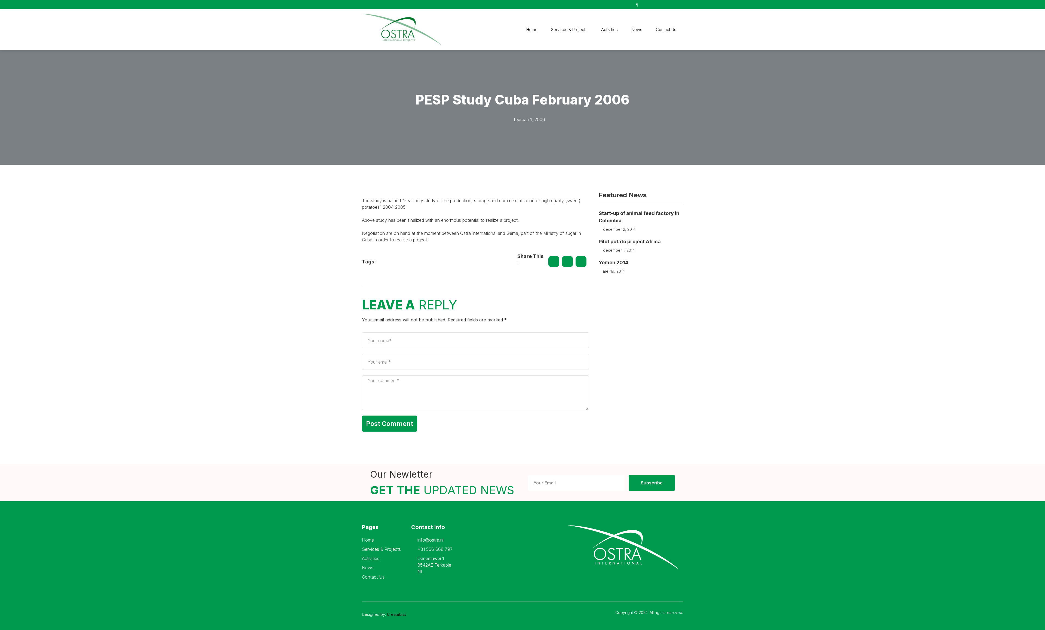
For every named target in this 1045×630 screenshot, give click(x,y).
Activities (609, 29)
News (636, 29)
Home (531, 29)
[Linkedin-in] (675, 583)
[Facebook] (660, 583)
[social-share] (553, 261)
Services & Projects (569, 29)
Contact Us (666, 29)
